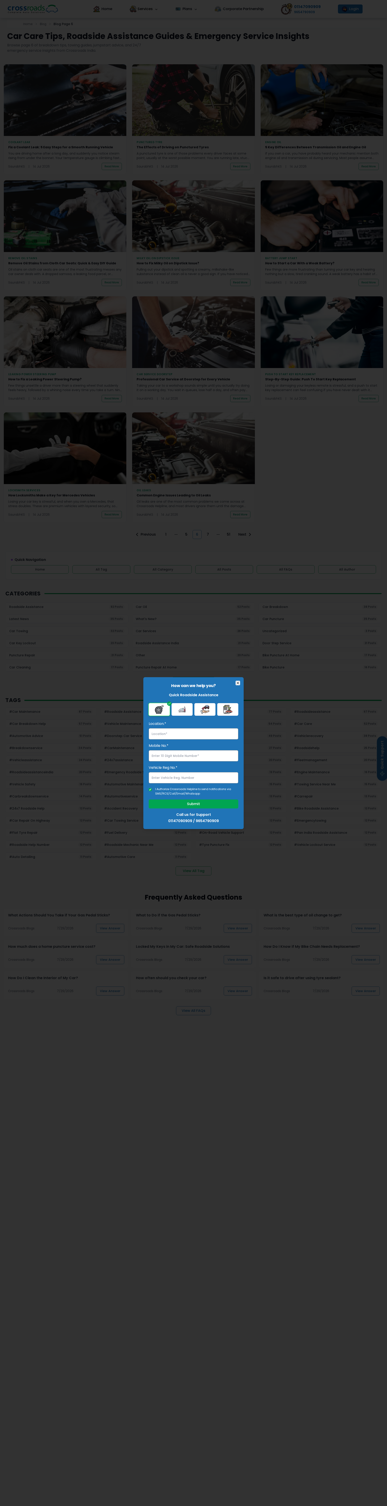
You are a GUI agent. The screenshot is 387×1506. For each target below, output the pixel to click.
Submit (193, 803)
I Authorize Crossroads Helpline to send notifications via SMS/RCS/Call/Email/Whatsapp (193, 791)
